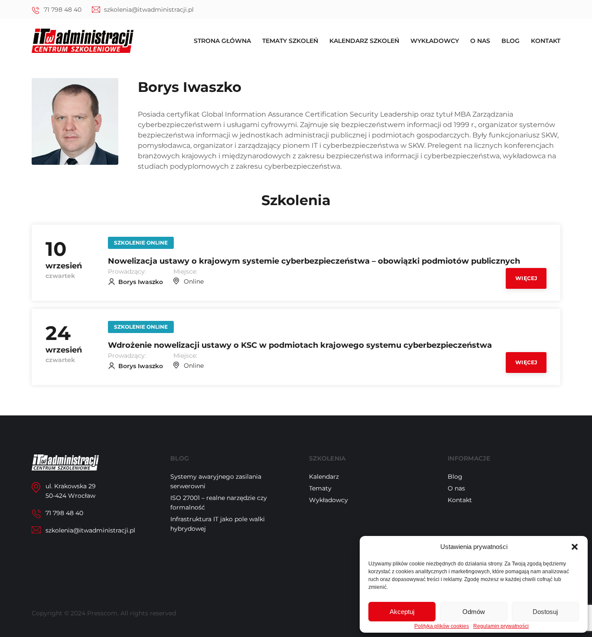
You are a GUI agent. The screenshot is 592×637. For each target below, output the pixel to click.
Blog (510, 41)
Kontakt (545, 41)
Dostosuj (545, 611)
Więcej (526, 278)
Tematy (320, 488)
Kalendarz (324, 476)
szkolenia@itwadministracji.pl (149, 9)
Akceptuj (402, 611)
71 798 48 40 (62, 9)
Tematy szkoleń (290, 41)
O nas (480, 41)
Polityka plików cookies (441, 626)
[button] (574, 546)
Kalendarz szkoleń (364, 41)
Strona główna (222, 41)
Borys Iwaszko (140, 282)
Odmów (473, 611)
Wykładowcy (434, 41)
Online (194, 281)
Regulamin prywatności (501, 626)
